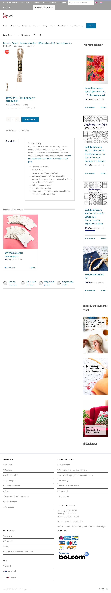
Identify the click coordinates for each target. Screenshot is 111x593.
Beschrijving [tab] (11, 141)
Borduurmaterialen (28, 43)
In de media (64, 496)
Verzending (63, 480)
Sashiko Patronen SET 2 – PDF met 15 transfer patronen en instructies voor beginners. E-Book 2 (95, 153)
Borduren (8, 464)
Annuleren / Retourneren (69, 486)
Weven (7, 491)
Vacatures (9, 541)
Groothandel (64, 491)
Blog (6, 546)
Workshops (9, 507)
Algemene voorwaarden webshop (73, 470)
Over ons (8, 536)
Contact (8, 566)
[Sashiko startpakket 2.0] (95, 258)
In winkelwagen (30, 119)
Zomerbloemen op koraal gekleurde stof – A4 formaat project (95, 91)
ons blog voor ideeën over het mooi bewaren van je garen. (49, 158)
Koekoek (6, 43)
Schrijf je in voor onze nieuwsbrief (19, 552)
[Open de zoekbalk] (40, 35)
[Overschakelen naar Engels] (96, 2)
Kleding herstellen (12, 486)
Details (34, 267)
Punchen (8, 470)
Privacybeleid (64, 464)
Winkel (15, 43)
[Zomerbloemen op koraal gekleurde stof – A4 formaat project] (95, 68)
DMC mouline (43, 43)
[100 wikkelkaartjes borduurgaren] (20, 232)
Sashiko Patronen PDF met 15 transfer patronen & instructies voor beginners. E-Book (94, 216)
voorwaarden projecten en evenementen (76, 475)
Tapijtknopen (10, 480)
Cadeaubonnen (11, 501)
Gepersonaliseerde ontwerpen (17, 496)
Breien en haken (11, 475)
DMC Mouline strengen (60, 43)
